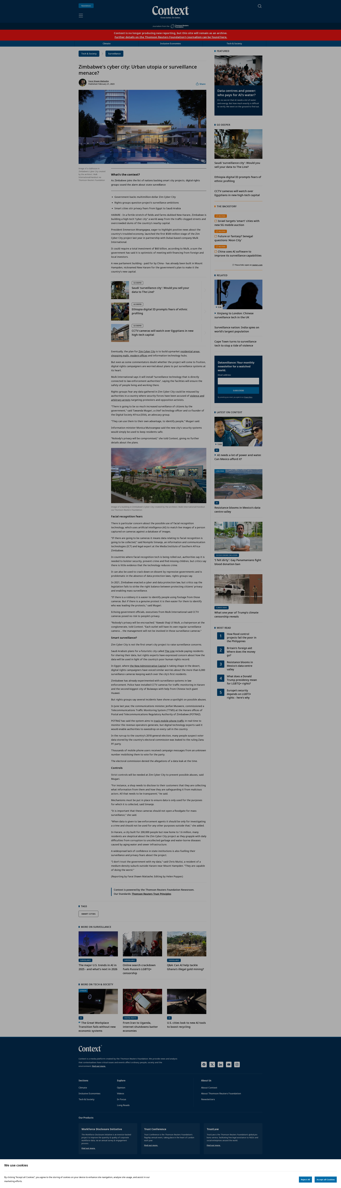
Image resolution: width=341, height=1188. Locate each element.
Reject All (305, 1179)
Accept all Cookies (326, 1179)
